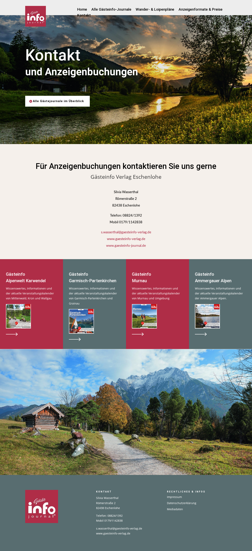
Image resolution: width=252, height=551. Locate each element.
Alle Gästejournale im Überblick (58, 101)
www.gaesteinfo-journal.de (126, 245)
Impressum (174, 497)
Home (82, 10)
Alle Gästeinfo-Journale (111, 10)
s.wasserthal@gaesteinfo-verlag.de (126, 232)
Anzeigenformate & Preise (200, 10)
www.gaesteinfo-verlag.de (126, 239)
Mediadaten (175, 509)
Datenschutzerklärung (181, 503)
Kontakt (84, 16)
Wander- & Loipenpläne (155, 10)
